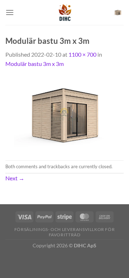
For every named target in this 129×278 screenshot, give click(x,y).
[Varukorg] (118, 12)
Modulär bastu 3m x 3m (34, 63)
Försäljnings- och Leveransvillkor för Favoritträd (64, 232)
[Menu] (9, 12)
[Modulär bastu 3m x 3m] (64, 113)
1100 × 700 (82, 54)
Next (14, 178)
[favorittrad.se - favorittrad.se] (64, 12)
